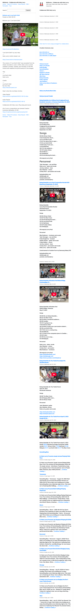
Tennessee (43, 474)
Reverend (42, 534)
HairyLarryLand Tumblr (46, 96)
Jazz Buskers (43, 81)
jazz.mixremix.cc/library (46, 54)
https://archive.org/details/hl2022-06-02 (14, 101)
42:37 (59, 448)
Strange (42, 565)
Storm (41, 505)
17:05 (57, 446)
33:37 (46, 448)
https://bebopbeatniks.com (47, 412)
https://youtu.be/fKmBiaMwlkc (11, 49)
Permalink (5, 6)
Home (4, 4)
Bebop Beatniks (44, 78)
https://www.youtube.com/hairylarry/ (50, 358)
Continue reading (63, 486)
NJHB (41, 85)
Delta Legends (44, 79)
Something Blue (44, 69)
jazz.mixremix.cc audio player (48, 55)
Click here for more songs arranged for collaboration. (54, 44)
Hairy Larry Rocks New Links (48, 90)
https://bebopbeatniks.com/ (48, 354)
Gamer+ (42, 71)
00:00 (45, 444)
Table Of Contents (12, 4)
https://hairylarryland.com (10, 87)
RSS (27, 4)
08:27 (45, 446)
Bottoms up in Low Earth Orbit (11, 15)
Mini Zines (42, 76)
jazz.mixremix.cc (44, 52)
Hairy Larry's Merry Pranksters (48, 83)
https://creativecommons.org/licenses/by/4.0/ (15, 112)
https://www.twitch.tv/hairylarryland (12, 59)
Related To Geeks (45, 72)
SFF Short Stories (44, 74)
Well (41, 596)
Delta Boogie (43, 67)
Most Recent (21, 4)
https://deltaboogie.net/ (46, 356)
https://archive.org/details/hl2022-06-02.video (15, 96)
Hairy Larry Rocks (45, 65)
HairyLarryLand (44, 64)
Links (41, 59)
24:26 (66, 446)
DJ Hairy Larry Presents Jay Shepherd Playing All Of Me (55, 519)
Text (10, 6)
